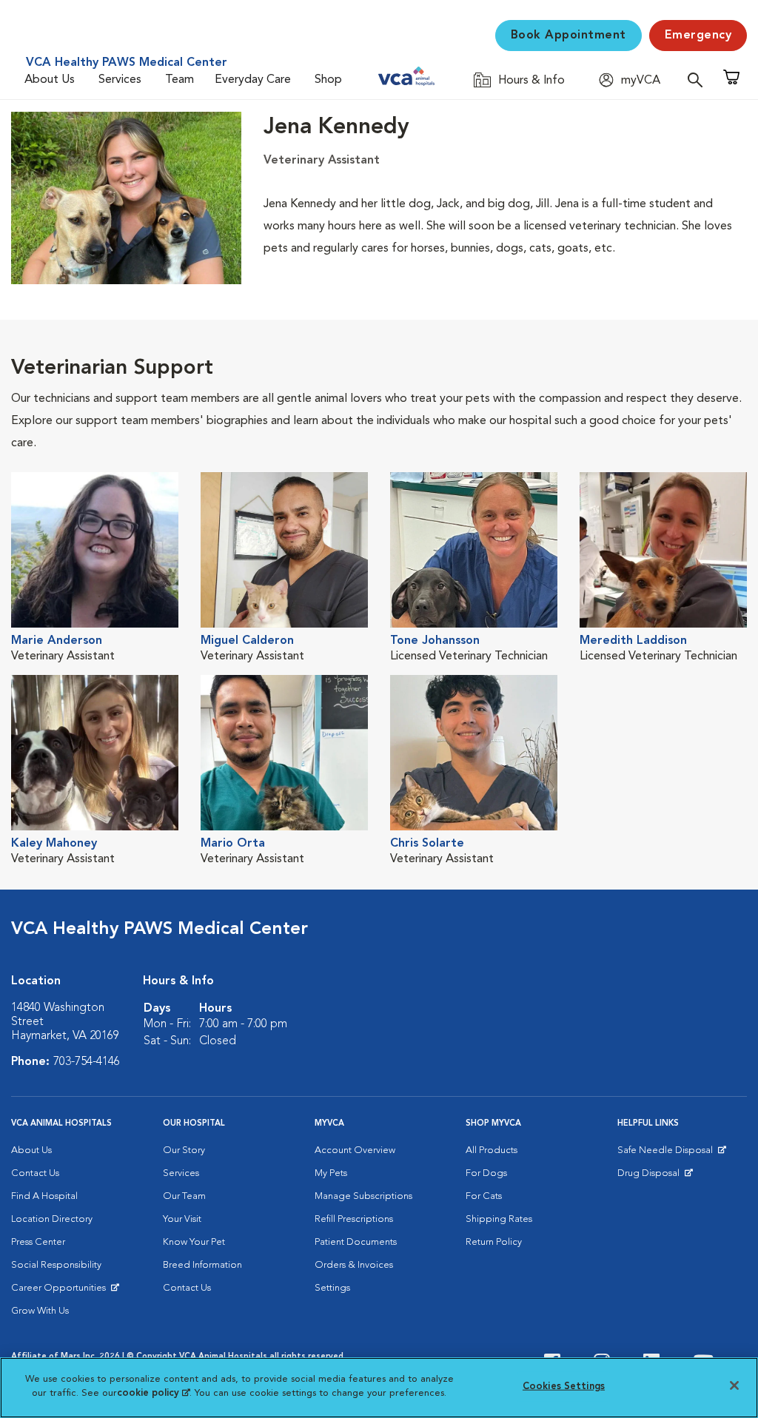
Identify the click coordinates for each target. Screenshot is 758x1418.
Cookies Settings (564, 1386)
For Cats (484, 1196)
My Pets (331, 1173)
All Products (491, 1150)
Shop (328, 80)
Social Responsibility (56, 1265)
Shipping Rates (499, 1219)
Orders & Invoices (354, 1265)
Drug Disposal (654, 1177)
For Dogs (486, 1173)
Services (119, 80)
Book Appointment (568, 35)
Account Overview (355, 1150)
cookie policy (153, 1393)
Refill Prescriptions (354, 1219)
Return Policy (494, 1242)
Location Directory (52, 1219)
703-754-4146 (86, 1062)
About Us (49, 80)
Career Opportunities (61, 1291)
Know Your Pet (194, 1242)
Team (179, 80)
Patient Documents (356, 1242)
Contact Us (35, 1173)
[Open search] (699, 79)
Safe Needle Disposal (667, 1154)
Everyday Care (253, 80)
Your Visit (182, 1219)
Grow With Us (40, 1311)
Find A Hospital (44, 1196)
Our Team (184, 1196)
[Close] (734, 1385)
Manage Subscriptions (363, 1196)
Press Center (38, 1242)
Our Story (184, 1150)
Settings (332, 1288)
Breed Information (202, 1265)
